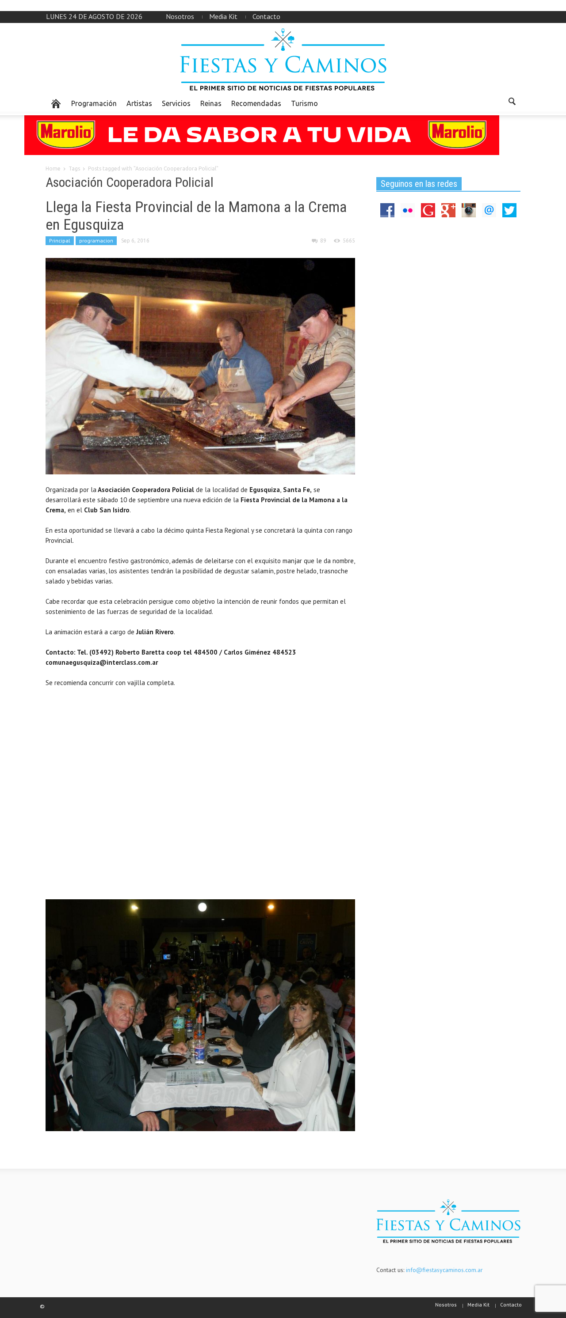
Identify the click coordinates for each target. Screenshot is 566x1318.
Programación (94, 103)
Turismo (304, 103)
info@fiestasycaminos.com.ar (444, 1270)
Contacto (266, 16)
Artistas (139, 103)
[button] (511, 103)
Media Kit (223, 16)
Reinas (211, 103)
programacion (96, 240)
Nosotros (180, 16)
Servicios (176, 103)
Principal (59, 240)
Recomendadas (256, 103)
